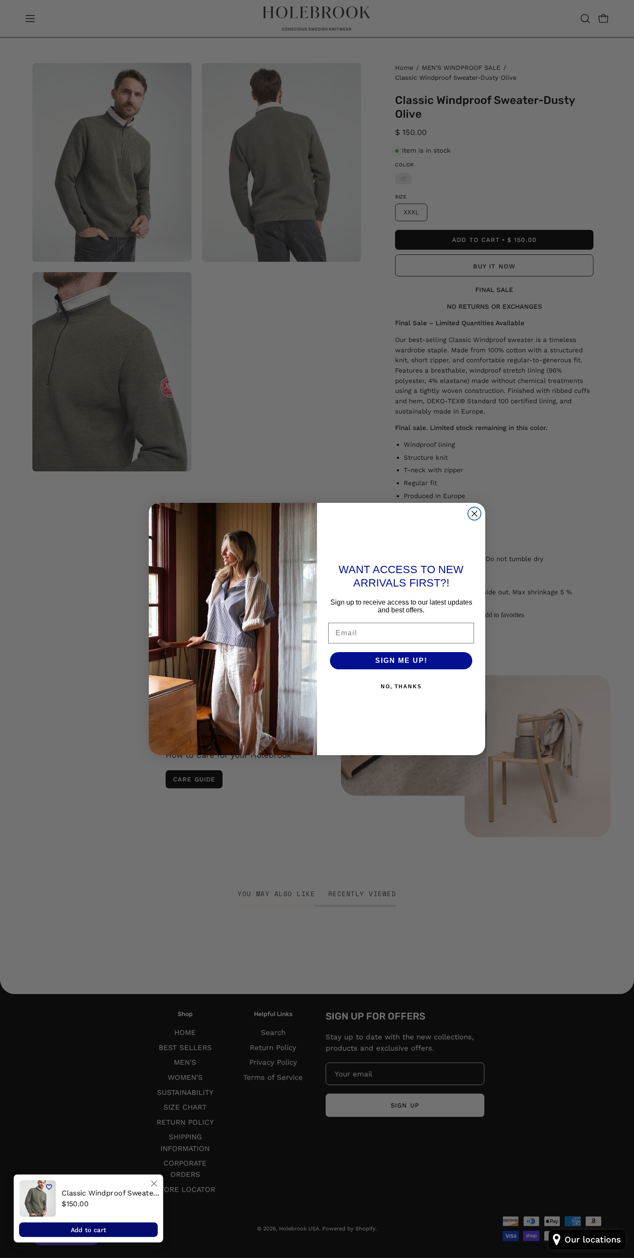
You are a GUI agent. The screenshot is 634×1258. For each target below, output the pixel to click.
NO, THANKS (401, 687)
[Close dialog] (154, 1183)
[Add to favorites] (49, 1187)
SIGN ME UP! (401, 660)
